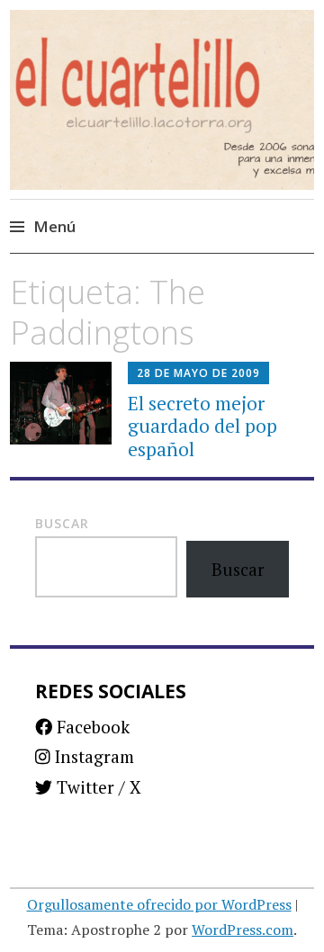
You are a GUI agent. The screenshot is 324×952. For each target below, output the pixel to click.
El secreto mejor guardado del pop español (202, 426)
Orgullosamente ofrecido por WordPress (159, 904)
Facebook (91, 726)
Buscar (62, 523)
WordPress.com (242, 929)
